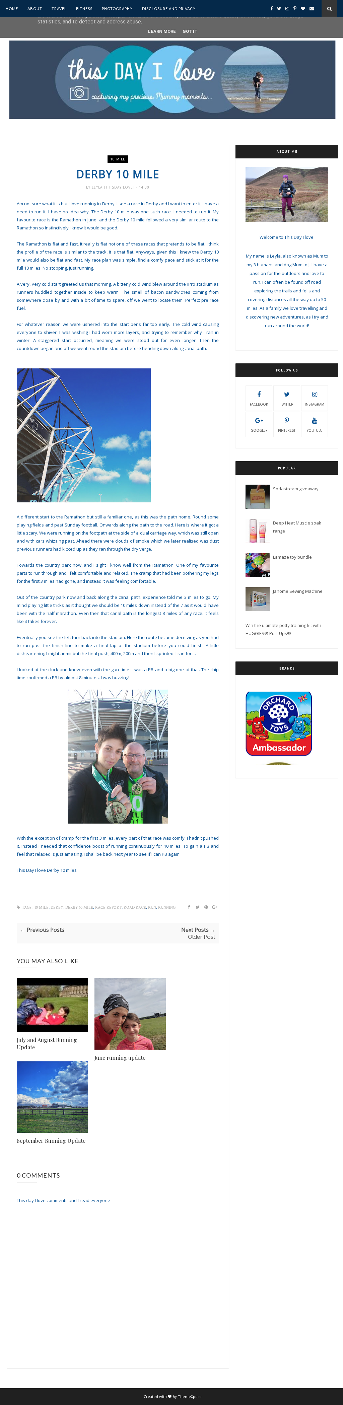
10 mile (117, 159)
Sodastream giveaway (296, 489)
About (34, 8)
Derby (57, 907)
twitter (286, 404)
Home (12, 8)
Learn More (162, 31)
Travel (59, 8)
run (152, 907)
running (167, 907)
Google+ (259, 430)
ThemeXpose (190, 1396)
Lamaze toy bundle (292, 557)
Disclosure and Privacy (169, 8)
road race (135, 907)
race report (108, 907)
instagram (314, 404)
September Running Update (51, 1140)
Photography (117, 8)
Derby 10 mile (79, 907)
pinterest (286, 430)
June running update (119, 1057)
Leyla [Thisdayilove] (114, 187)
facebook (259, 404)
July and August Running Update (47, 1043)
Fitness (84, 8)
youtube (315, 430)
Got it (190, 31)
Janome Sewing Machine (298, 591)
